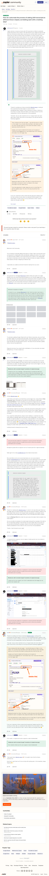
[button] (40, 2)
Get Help (3, 6)
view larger (14, 161)
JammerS (9, 239)
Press (25, 865)
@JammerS (23, 275)
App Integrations (24, 867)
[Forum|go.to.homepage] (12, 2)
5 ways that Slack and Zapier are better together (12, 834)
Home (3, 9)
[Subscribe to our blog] (27, 871)
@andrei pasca (34, 107)
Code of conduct (7, 814)
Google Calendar (31, 853)
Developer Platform (18, 865)
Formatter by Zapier (12, 207)
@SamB (11, 283)
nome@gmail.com (21, 452)
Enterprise (34, 865)
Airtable (24, 853)
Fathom (37, 207)
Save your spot (7, 804)
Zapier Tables (31, 207)
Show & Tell (6, 828)
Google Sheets (22, 207)
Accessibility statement (28, 861)
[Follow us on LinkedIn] (24, 871)
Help (11, 865)
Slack (12, 853)
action (27, 423)
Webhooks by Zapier (17, 850)
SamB (8, 392)
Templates (40, 865)
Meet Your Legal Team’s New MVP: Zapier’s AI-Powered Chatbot (15, 840)
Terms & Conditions (19, 861)
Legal (41, 874)
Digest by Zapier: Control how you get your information (13, 830)
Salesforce (40, 853)
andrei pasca (10, 28)
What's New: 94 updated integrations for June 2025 (13, 837)
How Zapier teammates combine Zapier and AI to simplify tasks (15, 827)
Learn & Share (11, 6)
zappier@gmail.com (15, 459)
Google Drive (6, 853)
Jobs (29, 865)
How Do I (13, 9)
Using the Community (9, 816)
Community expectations (9, 818)
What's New (20, 6)
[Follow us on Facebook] (22, 871)
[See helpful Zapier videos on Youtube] (32, 871)
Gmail (25, 850)
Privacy (45, 874)
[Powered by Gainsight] (24, 859)
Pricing (7, 865)
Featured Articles (7, 832)
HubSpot (18, 853)
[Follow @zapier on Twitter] (29, 871)
